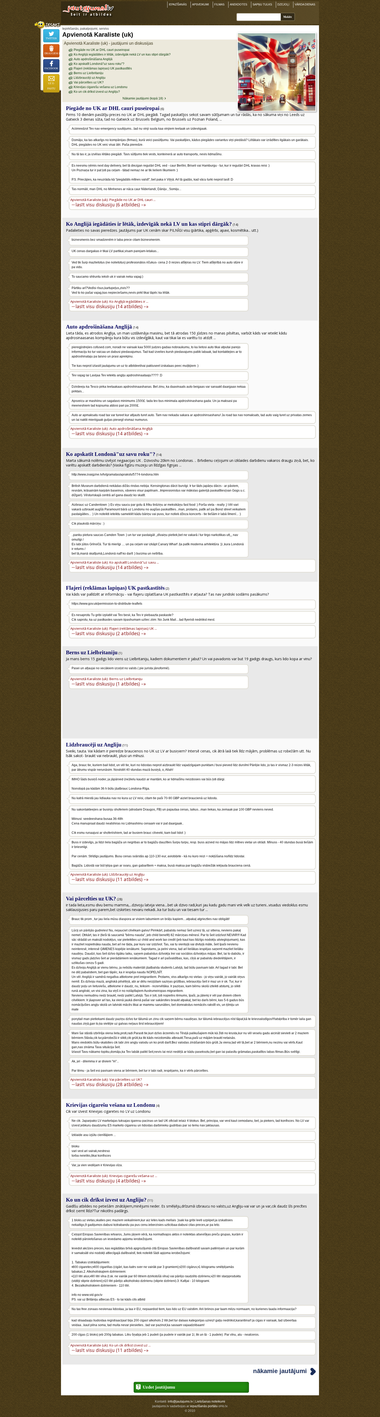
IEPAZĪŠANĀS (178, 4)
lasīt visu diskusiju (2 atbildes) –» (110, 633)
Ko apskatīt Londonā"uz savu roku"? (99, 64)
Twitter (51, 38)
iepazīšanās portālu (204, 1406)
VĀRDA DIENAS (305, 4)
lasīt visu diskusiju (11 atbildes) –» (111, 879)
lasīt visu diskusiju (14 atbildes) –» (111, 306)
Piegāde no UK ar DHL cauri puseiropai (102, 50)
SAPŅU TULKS (262, 4)
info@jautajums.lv (180, 1401)
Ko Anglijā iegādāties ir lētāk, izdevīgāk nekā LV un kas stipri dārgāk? (122, 54)
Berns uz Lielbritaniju (88, 73)
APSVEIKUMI (200, 4)
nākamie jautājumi (280, 1370)
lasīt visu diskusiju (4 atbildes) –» (110, 1180)
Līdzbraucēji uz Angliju (89, 78)
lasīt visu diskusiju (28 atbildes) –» (111, 1084)
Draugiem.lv (51, 53)
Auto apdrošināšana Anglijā (93, 59)
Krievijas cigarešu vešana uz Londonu (100, 87)
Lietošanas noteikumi (210, 1401)
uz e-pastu (51, 86)
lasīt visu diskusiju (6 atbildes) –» (110, 204)
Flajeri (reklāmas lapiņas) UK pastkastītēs (103, 68)
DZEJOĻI (283, 4)
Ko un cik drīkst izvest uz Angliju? (97, 92)
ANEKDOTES (238, 4)
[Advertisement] (282, 268)
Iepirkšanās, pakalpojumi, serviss (85, 28)
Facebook (51, 68)
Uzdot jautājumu (159, 1387)
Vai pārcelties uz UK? (89, 82)
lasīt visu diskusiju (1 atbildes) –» (110, 683)
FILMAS (219, 4)
